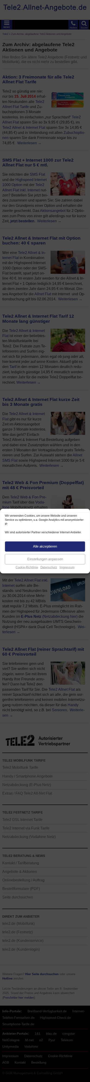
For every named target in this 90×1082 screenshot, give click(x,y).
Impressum (67, 567)
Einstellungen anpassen (45, 559)
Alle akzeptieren (45, 546)
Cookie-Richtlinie (27, 567)
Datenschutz (48, 567)
